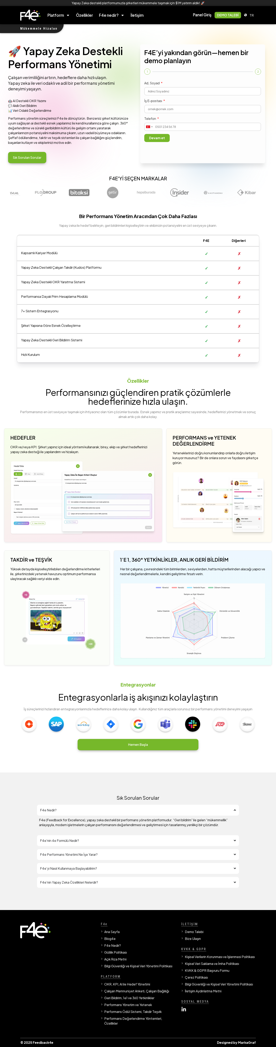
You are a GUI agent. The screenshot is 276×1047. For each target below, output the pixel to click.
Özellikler (84, 15)
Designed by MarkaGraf (236, 1042)
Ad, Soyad (152, 83)
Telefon (150, 118)
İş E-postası (153, 101)
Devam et (157, 138)
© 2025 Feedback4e (36, 1042)
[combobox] (149, 127)
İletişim (137, 15)
